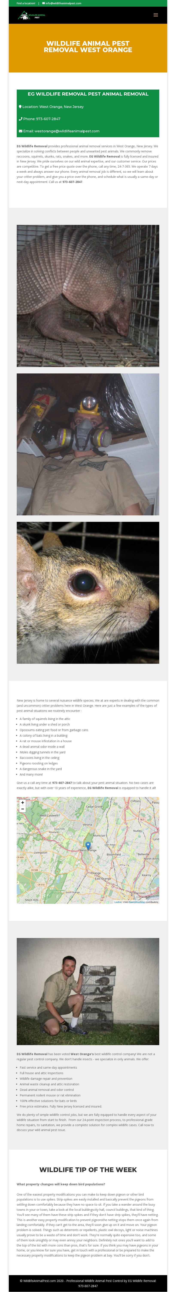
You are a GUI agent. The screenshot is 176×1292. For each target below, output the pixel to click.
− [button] (22, 809)
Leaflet (117, 902)
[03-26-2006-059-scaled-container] (88, 1044)
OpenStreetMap (137, 902)
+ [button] (22, 802)
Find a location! (26, 3)
